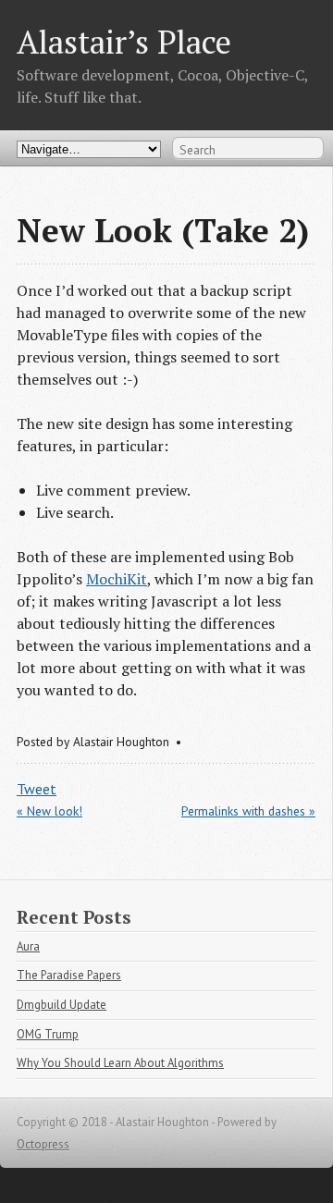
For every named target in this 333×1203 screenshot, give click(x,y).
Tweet (36, 788)
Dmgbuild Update (61, 1005)
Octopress (43, 1144)
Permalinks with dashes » (248, 811)
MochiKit (116, 579)
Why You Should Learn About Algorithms (120, 1063)
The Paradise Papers (69, 975)
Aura (28, 946)
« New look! (49, 811)
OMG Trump (48, 1034)
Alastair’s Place (124, 41)
